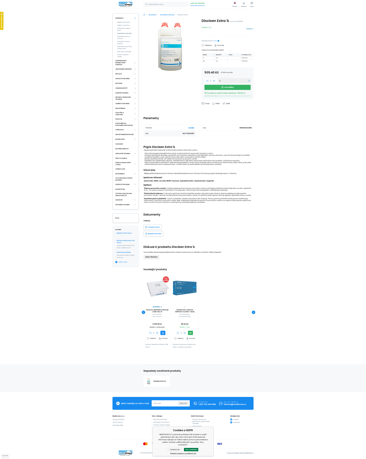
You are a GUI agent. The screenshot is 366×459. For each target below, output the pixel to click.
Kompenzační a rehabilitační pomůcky (121, 63)
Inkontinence (120, 108)
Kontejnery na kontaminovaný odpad (124, 124)
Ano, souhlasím (191, 449)
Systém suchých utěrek (122, 56)
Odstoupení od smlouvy (161, 422)
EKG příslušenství (121, 149)
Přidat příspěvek (151, 257)
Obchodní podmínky (160, 419)
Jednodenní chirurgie (123, 69)
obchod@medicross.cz (197, 5)
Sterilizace (119, 130)
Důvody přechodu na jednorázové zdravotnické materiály (200, 421)
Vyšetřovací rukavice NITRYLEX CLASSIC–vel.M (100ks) (184, 311)
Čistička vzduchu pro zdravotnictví (123, 194)
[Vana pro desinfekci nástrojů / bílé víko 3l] (157, 288)
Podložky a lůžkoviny (119, 114)
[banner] (125, 4)
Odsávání (119, 144)
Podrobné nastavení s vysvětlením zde (183, 453)
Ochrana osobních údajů (161, 425)
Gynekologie (120, 169)
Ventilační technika (122, 153)
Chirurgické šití (121, 88)
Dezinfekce (152, 15)
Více (215, 41)
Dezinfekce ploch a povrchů (123, 37)
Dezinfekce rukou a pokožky (123, 42)
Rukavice (118, 119)
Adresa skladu (196, 426)
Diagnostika (120, 189)
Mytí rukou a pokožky (124, 52)
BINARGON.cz (249, 453)
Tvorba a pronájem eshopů (236, 453)
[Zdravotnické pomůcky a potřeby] (144, 14)
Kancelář (118, 200)
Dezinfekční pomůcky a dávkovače (124, 47)
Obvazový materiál (122, 79)
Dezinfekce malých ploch (123, 29)
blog (117, 218)
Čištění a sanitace (123, 25)
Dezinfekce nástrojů (167, 15)
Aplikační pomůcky (123, 22)
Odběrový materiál (122, 104)
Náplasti (118, 74)
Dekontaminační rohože (124, 134)
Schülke (191, 128)
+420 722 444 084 (197, 3)
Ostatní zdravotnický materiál (123, 179)
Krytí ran (118, 83)
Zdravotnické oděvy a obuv (123, 164)
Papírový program (122, 184)
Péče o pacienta (121, 158)
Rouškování (119, 139)
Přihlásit (183, 403)
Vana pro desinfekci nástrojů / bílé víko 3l (157, 311)
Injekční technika (121, 93)
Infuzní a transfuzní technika (123, 98)
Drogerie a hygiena (122, 205)
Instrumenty (120, 174)
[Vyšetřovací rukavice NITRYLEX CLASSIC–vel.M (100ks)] (185, 288)
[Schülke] (250, 29)
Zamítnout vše (175, 449)
